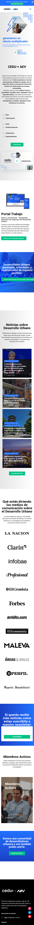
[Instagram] (29, 908)
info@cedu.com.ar (14, 917)
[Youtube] (29, 916)
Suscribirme (17, 737)
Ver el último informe (17, 4)
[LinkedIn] (29, 912)
